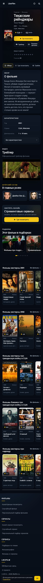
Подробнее (6, 579)
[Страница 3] (20, 255)
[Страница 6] (25, 255)
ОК (37, 578)
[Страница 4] (22, 255)
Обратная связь (10, 566)
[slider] (23, 54)
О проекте (6, 570)
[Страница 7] (27, 255)
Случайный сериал (9, 529)
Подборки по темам (10, 545)
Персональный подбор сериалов (15, 533)
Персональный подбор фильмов (15, 513)
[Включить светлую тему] (34, 3)
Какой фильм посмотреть (12, 504)
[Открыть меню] (3, 3)
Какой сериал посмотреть (12, 525)
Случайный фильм (9, 508)
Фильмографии (8, 549)
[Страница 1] (16, 255)
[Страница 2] (18, 255)
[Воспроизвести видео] (21, 170)
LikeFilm (11, 3)
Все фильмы (34, 268)
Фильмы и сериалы (9, 554)
